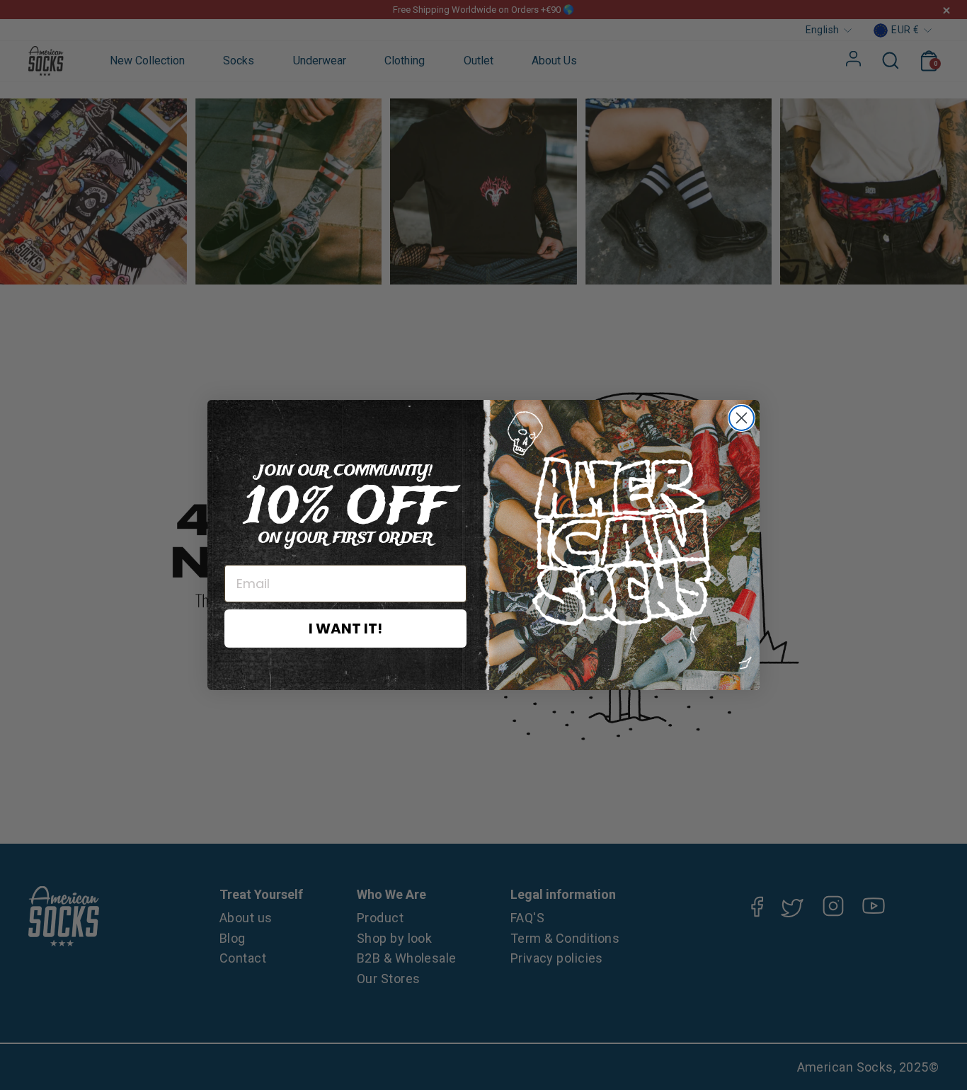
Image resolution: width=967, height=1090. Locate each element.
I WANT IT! (345, 628)
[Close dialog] (741, 418)
